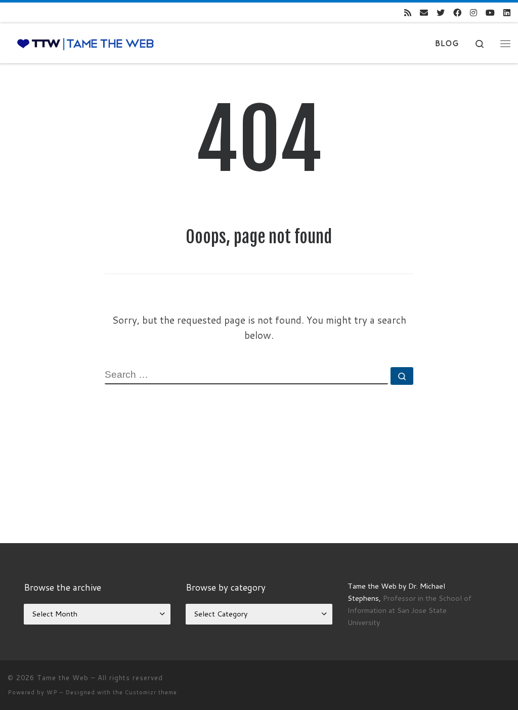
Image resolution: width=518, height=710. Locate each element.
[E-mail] (424, 13)
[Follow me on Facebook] (457, 13)
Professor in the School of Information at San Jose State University (409, 610)
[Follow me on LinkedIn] (506, 13)
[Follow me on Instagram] (473, 13)
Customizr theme (151, 692)
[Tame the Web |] (85, 43)
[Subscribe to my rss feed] (407, 13)
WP (52, 692)
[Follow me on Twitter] (441, 13)
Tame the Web (63, 677)
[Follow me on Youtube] (490, 13)
